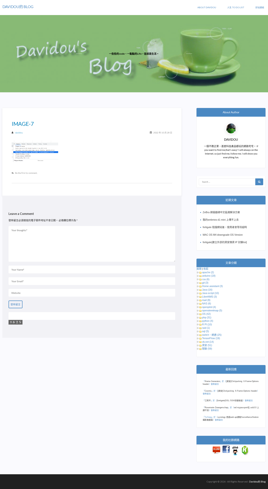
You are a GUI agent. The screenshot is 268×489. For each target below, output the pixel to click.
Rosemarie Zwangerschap (216, 407)
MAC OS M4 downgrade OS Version (223, 234)
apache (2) (208, 272)
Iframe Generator (212, 381)
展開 (199, 268)
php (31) (206, 317)
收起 (205, 268)
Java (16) (207, 289)
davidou (19, 132)
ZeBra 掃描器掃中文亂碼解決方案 (221, 212)
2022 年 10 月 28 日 (162, 132)
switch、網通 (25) (211, 335)
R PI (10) (207, 324)
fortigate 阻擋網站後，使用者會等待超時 (225, 227)
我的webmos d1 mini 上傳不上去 (221, 219)
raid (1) (206, 328)
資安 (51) (207, 345)
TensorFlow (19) (211, 338)
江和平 (208, 400)
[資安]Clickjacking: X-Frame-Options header (237, 391)
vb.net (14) (208, 342)
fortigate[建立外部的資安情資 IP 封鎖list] (225, 242)
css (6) (205, 279)
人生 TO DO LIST (235, 7)
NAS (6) (206, 303)
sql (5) (205, 331)
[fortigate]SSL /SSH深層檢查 (230, 400)
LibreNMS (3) (209, 296)
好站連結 (259, 7)
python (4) (207, 321)
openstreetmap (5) (212, 310)
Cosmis (208, 391)
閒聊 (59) (207, 348)
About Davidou (206, 7)
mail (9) (206, 300)
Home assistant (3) (212, 286)
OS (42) (206, 314)
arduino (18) (208, 275)
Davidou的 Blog (17, 6)
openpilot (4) (209, 307)
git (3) (205, 282)
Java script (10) (210, 293)
